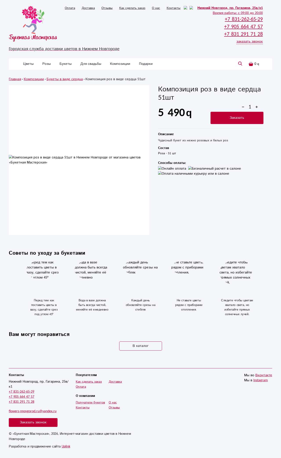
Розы (46, 63)
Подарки (146, 63)
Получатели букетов (90, 402)
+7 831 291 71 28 (21, 401)
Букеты (65, 63)
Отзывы (107, 8)
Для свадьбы (90, 63)
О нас (156, 8)
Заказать (237, 117)
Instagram (260, 380)
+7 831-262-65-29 (21, 391)
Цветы (28, 63)
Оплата (70, 8)
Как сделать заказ (132, 8)
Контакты (173, 8)
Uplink (66, 446)
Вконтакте (263, 375)
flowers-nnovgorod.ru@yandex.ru (32, 411)
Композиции (120, 63)
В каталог (141, 345)
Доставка (88, 8)
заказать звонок (249, 41)
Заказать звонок (33, 422)
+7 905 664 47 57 (21, 396)
